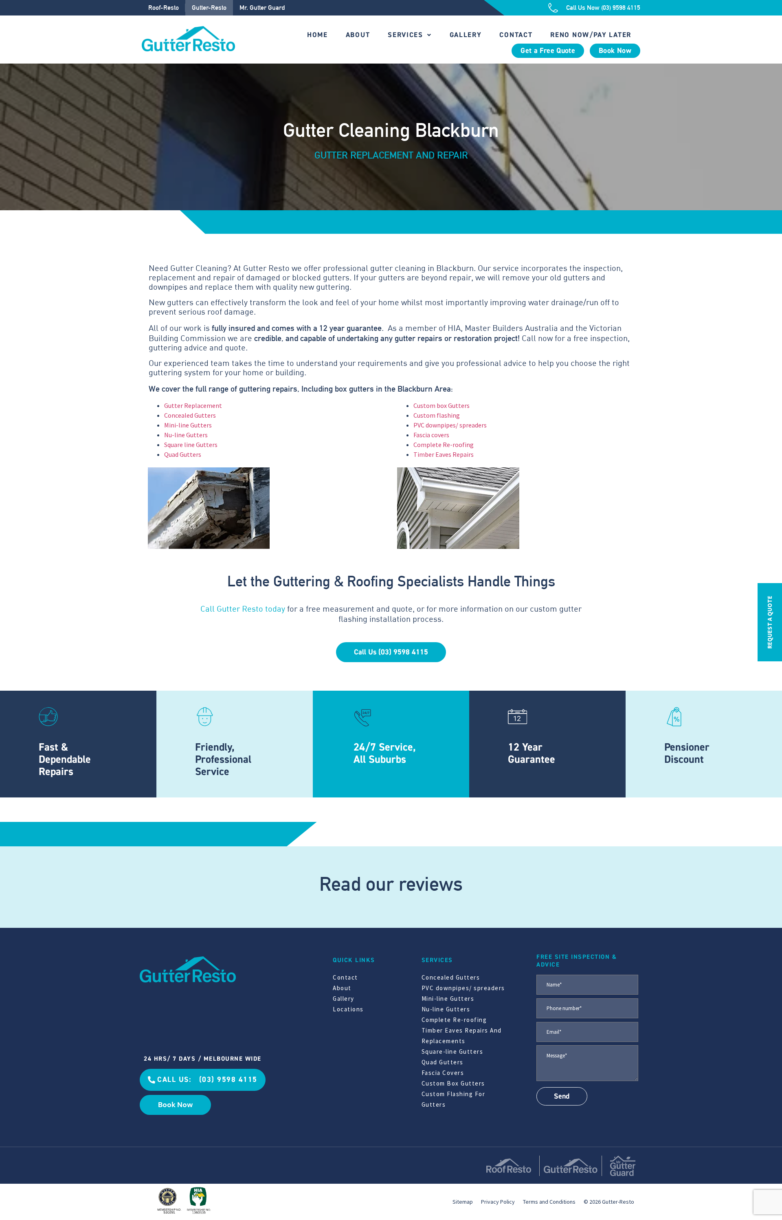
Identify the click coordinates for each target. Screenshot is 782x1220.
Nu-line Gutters (186, 435)
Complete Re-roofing (443, 444)
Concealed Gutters (190, 415)
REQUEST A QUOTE (769, 622)
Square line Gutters (190, 444)
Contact (515, 35)
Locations (348, 1009)
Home (317, 35)
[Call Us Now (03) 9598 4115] (553, 8)
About (358, 35)
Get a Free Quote (548, 50)
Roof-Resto (163, 7)
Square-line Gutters (452, 1051)
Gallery (466, 35)
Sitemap (463, 1201)
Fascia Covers (443, 1073)
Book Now (615, 50)
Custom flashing (436, 415)
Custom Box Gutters (453, 1083)
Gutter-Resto (209, 7)
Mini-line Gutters (188, 425)
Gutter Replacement (193, 405)
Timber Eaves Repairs (443, 454)
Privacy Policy (498, 1201)
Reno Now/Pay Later (590, 35)
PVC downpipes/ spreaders (450, 425)
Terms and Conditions (549, 1201)
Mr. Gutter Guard (262, 7)
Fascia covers (431, 435)
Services (405, 35)
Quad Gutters (182, 454)
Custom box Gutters (441, 405)
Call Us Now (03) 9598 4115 (603, 7)
